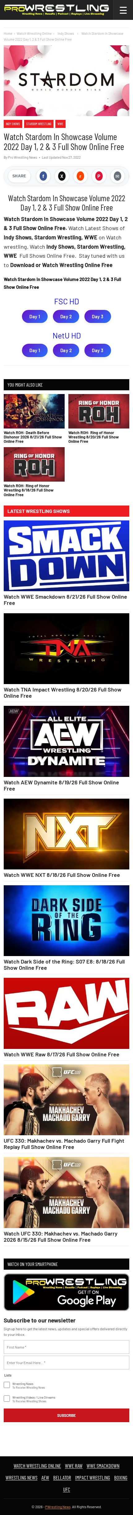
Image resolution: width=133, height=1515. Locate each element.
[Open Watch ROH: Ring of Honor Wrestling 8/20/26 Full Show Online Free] (98, 411)
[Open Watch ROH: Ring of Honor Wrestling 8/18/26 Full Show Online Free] (34, 464)
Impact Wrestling (92, 1477)
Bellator (62, 1477)
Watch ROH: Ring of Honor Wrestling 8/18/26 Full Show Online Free (29, 490)
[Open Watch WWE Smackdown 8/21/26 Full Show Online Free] (66, 555)
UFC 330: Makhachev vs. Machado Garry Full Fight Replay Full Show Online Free (64, 1143)
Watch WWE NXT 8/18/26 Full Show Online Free (62, 874)
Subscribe (66, 1415)
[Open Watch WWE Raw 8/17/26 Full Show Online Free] (66, 1013)
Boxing (120, 1477)
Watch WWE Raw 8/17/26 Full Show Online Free (61, 1054)
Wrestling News (21, 1477)
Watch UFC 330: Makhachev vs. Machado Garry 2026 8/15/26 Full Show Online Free (61, 1236)
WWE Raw (74, 1466)
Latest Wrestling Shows (38, 511)
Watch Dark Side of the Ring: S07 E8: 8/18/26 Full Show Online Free (64, 964)
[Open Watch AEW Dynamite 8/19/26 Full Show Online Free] (66, 741)
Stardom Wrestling (38, 124)
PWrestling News (58, 1507)
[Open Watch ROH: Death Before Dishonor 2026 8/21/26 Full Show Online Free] (34, 411)
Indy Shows (13, 124)
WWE (60, 124)
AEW (45, 1477)
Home (8, 33)
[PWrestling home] (56, 10)
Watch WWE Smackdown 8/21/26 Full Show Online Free (65, 599)
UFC (66, 1489)
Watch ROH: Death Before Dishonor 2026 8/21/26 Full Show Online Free (33, 437)
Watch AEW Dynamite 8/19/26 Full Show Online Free (61, 785)
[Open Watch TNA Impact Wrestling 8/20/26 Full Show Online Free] (66, 648)
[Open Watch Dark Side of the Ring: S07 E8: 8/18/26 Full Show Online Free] (66, 920)
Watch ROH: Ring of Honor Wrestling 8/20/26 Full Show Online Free (93, 437)
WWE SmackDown (103, 1466)
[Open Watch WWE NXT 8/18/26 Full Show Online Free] (66, 834)
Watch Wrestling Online (34, 33)
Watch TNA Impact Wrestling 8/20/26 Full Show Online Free (63, 692)
